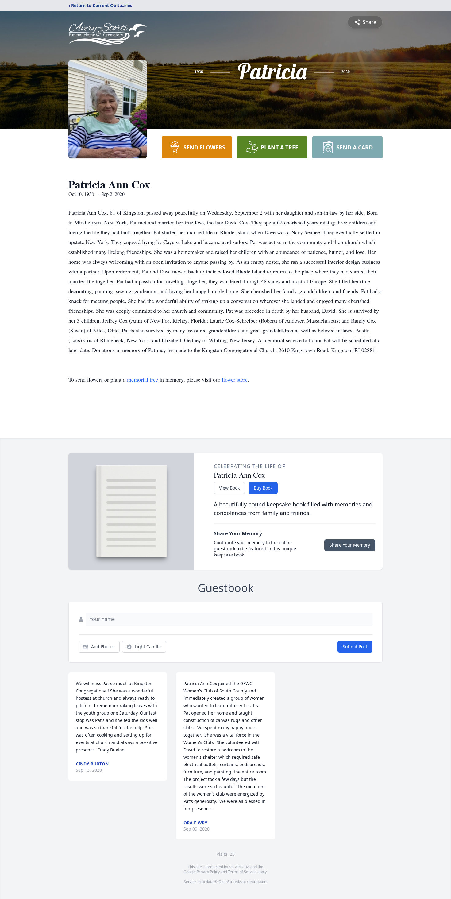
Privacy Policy (208, 871)
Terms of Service (242, 871)
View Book (229, 488)
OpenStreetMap (232, 881)
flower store (235, 379)
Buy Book (263, 488)
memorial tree (142, 379)
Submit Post (355, 646)
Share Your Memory (350, 545)
